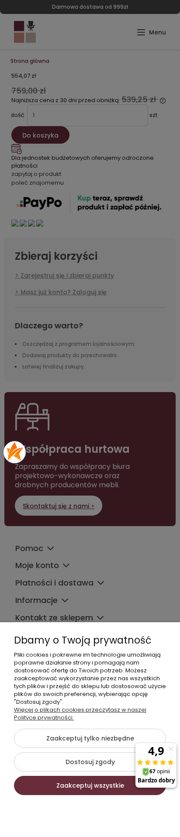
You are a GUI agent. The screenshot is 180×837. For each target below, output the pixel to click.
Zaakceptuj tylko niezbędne (90, 738)
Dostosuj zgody (90, 762)
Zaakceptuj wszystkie (90, 785)
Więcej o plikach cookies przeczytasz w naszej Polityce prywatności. (80, 714)
